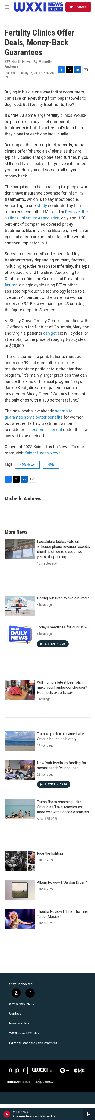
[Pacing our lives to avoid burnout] (20, 606)
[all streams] (89, 1114)
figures (11, 284)
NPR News (27, 464)
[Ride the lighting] (20, 861)
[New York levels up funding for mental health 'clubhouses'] (20, 770)
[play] (7, 1114)
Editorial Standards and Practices (33, 1043)
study (42, 205)
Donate (80, 7)
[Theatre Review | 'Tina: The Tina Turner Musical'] (20, 919)
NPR (51, 464)
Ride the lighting (50, 853)
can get (50, 333)
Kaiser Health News (42, 452)
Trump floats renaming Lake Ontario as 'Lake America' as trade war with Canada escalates (63, 807)
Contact (15, 1013)
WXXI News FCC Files (24, 1033)
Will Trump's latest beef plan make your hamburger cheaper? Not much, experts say (62, 687)
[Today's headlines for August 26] (20, 635)
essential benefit (47, 429)
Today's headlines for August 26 (63, 627)
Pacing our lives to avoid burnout (63, 598)
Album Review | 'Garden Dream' (62, 882)
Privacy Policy (19, 1023)
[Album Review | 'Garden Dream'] (20, 890)
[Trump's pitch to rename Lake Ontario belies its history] (20, 741)
